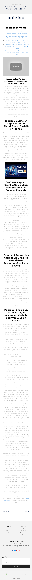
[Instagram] (19, 550)
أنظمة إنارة (8, 530)
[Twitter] (15, 550)
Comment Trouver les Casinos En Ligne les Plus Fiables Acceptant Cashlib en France (17, 46)
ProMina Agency (11, 574)
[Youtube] (17, 550)
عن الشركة (23, 530)
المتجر (23, 534)
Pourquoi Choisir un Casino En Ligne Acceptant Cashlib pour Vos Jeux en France (16, 52)
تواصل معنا (23, 529)
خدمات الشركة (23, 532)
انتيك (9, 529)
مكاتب (8, 532)
